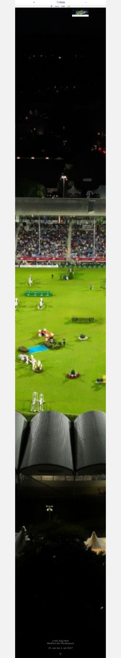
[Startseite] (60, 2)
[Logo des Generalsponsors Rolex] (68, 6)
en (87, 2)
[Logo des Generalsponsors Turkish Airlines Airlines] (63, 6)
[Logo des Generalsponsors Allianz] (57, 6)
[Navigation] (34, 2)
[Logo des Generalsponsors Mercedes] (51, 6)
